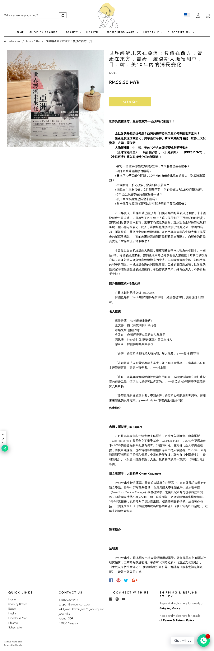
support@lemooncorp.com (75, 604)
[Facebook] (111, 580)
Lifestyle (152, 32)
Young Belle (17, 641)
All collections (12, 41)
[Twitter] (126, 580)
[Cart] (207, 15)
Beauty (72, 32)
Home (19, 32)
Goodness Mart (121, 32)
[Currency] (187, 15)
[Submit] (62, 15)
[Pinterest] (118, 580)
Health (93, 32)
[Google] (134, 580)
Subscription (180, 32)
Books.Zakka (32, 41)
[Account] (198, 15)
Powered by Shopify (13, 645)
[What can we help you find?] (35, 15)
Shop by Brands (44, 32)
